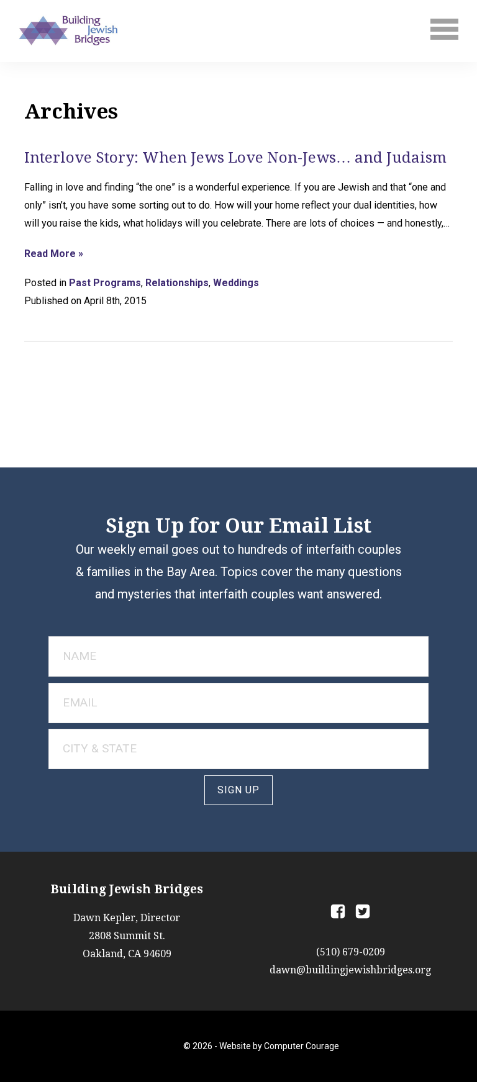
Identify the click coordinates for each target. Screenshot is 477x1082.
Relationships (177, 283)
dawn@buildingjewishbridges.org (350, 970)
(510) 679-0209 (350, 952)
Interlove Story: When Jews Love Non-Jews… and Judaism (235, 157)
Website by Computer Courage (279, 1046)
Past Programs (105, 283)
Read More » (53, 254)
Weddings (236, 283)
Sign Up (238, 790)
